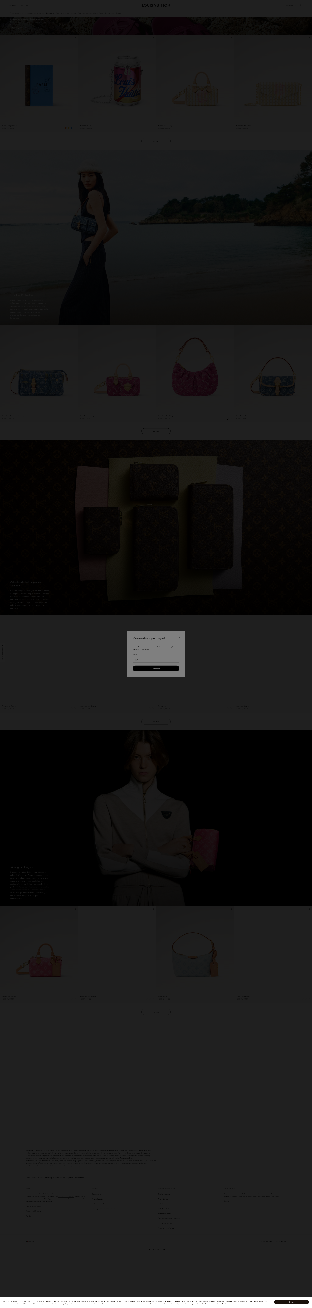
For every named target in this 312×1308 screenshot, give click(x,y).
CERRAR (291, 1302)
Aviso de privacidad (232, 1304)
